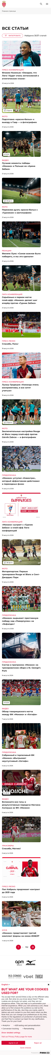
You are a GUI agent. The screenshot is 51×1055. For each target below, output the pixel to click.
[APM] (19, 963)
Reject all (37, 1043)
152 (26, 947)
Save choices (25, 1048)
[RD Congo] (14, 976)
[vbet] (28, 976)
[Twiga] (39, 976)
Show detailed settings (10, 1033)
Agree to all (13, 1043)
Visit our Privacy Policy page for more (16, 1037)
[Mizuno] (31, 963)
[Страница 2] (32, 947)
